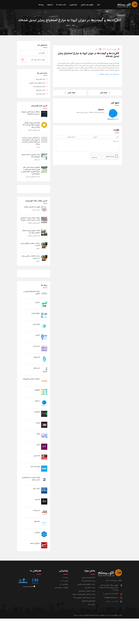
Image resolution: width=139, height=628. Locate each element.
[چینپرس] (44, 534)
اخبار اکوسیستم (40, 79)
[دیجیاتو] (44, 403)
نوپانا (38, 433)
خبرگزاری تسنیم (35, 543)
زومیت (38, 147)
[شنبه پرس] (44, 457)
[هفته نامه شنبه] (44, 468)
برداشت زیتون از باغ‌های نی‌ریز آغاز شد (30, 244)
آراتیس (37, 335)
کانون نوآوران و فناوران (34, 130)
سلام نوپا (37, 521)
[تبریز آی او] (44, 348)
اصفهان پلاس (35, 313)
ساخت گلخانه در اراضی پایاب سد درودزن (30, 257)
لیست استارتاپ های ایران (86, 591)
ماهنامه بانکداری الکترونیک (31, 379)
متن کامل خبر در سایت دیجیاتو (109, 74)
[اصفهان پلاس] (44, 315)
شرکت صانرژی (36, 210)
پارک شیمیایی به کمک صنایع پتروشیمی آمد (31, 155)
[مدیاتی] (44, 304)
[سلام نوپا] (44, 523)
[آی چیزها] (44, 359)
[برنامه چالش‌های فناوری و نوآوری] (44, 293)
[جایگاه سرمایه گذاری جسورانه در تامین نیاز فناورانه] (44, 114)
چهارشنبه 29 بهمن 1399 (110, 49)
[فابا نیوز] (44, 501)
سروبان (38, 248)
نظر (97, 49)
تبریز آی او (36, 346)
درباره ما (65, 577)
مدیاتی (37, 302)
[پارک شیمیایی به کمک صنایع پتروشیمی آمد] (44, 156)
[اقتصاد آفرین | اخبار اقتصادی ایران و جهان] (44, 479)
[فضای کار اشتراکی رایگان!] (44, 209)
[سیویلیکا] (35, 581)
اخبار (67, 25)
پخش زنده (91, 604)
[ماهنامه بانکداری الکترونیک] (44, 381)
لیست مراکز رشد (90, 587)
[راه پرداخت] (44, 512)
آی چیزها (37, 357)
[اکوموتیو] (44, 392)
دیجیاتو (37, 401)
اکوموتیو (37, 390)
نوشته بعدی (71, 92)
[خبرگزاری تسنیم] (44, 545)
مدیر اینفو (37, 160)
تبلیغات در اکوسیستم (61, 587)
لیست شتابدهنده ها (88, 581)
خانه (73, 25)
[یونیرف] (23, 581)
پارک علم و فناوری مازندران (33, 177)
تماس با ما (64, 581)
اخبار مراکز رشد (40, 94)
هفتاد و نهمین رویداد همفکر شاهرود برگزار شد (31, 231)
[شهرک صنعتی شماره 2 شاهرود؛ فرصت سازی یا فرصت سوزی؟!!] (44, 220)
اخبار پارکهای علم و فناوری (37, 83)
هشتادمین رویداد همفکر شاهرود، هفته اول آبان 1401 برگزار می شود (31, 125)
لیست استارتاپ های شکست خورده (83, 594)
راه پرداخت (36, 510)
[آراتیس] (44, 337)
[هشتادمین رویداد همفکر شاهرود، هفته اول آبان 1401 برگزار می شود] (44, 125)
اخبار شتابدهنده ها (39, 86)
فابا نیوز (37, 499)
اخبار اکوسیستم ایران (88, 577)
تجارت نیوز (36, 488)
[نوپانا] (44, 435)
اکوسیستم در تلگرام (112, 601)
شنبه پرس (37, 455)
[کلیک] (44, 446)
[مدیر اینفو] (44, 370)
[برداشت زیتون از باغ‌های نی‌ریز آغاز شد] (44, 245)
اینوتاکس (37, 412)
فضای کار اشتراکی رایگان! (32, 207)
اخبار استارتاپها (40, 90)
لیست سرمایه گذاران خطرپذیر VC (84, 597)
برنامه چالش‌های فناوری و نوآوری (32, 292)
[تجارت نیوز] (44, 490)
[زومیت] (44, 425)
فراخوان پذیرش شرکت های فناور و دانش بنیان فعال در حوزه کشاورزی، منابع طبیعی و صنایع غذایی (30, 170)
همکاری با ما (64, 584)
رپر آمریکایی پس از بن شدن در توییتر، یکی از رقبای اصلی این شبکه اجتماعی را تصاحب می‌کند (31, 140)
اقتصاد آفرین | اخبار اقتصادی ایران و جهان (31, 478)
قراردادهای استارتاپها (88, 601)
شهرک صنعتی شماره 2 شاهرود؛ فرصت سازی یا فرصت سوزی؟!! (30, 219)
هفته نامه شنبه (35, 466)
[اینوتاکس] (44, 414)
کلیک (38, 444)
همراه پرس (36, 324)
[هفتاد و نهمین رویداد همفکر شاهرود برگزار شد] (44, 232)
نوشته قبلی (103, 92)
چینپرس (37, 532)
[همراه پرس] (44, 326)
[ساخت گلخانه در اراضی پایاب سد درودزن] (44, 258)
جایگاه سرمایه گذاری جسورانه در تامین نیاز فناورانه (30, 113)
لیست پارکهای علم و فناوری (86, 584)
